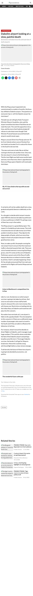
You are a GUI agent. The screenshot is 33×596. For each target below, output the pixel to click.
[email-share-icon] (16, 79)
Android (26, 394)
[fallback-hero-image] (7, 447)
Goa (3, 391)
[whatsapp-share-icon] (2, 79)
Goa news (4, 407)
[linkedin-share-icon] (13, 79)
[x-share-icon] (6, 79)
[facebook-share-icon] (9, 79)
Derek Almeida (5, 68)
